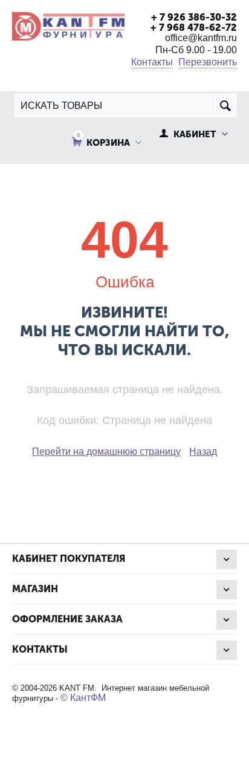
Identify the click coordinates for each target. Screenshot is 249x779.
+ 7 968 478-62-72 (193, 27)
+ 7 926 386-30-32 (194, 17)
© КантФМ (83, 698)
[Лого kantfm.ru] (68, 25)
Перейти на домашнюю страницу (106, 451)
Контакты (152, 62)
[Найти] (225, 105)
